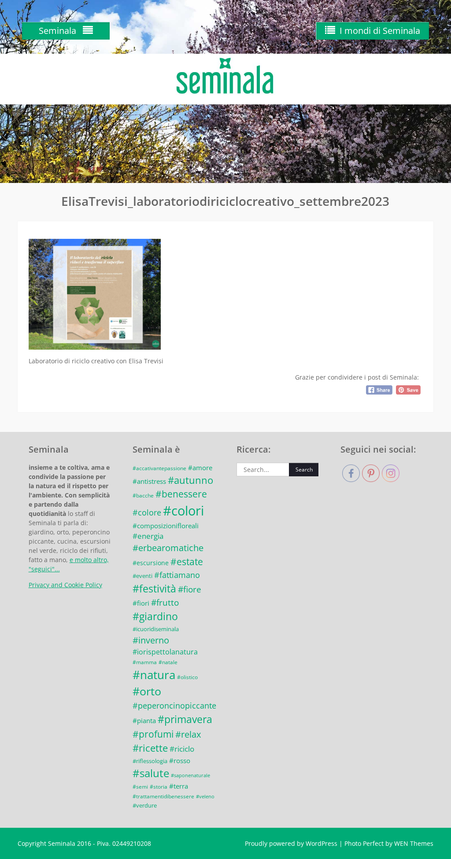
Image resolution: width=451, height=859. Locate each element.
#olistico (187, 676)
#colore (147, 512)
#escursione (151, 563)
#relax (188, 734)
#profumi (153, 733)
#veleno (205, 796)
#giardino (155, 616)
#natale (168, 661)
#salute (151, 773)
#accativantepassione (159, 468)
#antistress (149, 481)
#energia (148, 536)
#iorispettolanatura (165, 652)
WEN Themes (413, 843)
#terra (178, 786)
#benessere (181, 494)
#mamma (145, 661)
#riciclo (182, 749)
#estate (186, 561)
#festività (154, 588)
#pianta (144, 720)
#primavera (185, 719)
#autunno (190, 480)
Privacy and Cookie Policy (65, 585)
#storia (158, 786)
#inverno (151, 640)
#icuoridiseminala (156, 629)
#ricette (150, 748)
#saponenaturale (190, 775)
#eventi (142, 576)
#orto (147, 691)
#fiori (141, 603)
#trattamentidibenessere (163, 796)
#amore (200, 467)
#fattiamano (177, 574)
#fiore (189, 589)
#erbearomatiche (168, 548)
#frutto (165, 602)
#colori (183, 510)
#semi (140, 786)
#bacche (143, 495)
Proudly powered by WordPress (291, 843)
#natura (154, 675)
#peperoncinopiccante (174, 705)
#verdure (145, 805)
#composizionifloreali (166, 525)
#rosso (179, 760)
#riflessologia (150, 761)
